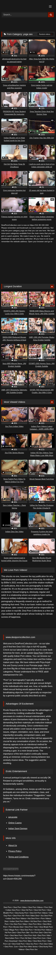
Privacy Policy (14, 851)
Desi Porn (38, 653)
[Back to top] (48, 947)
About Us (12, 845)
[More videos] (52, 286)
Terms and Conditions (18, 857)
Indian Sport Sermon (17, 828)
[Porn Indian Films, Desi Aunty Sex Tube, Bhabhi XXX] (23, 5)
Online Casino (15, 823)
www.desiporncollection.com (31, 900)
